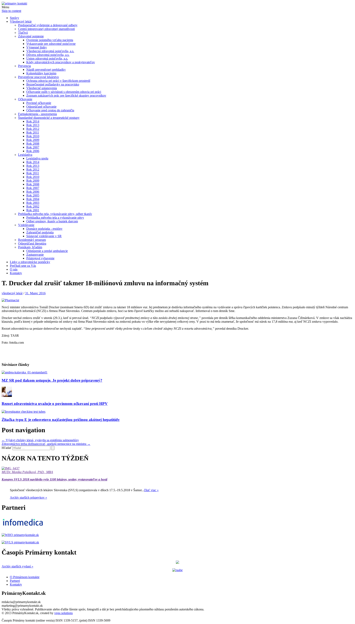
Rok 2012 (32, 129)
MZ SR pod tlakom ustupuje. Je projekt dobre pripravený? (52, 380)
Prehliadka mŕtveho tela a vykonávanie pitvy (55, 217)
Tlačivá (23, 32)
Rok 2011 (32, 132)
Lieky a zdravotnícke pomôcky (30, 262)
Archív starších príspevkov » (28, 497)
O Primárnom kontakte (24, 577)
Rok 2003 (32, 203)
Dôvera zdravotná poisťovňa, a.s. (47, 55)
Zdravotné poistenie (31, 36)
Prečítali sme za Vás (23, 265)
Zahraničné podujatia (40, 232)
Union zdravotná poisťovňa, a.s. (47, 58)
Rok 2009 (32, 140)
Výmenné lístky (36, 47)
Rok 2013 (32, 125)
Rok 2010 (32, 136)
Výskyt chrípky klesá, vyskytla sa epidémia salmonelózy (40, 440)
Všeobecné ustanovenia (41, 88)
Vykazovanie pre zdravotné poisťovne (51, 43)
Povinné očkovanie (38, 103)
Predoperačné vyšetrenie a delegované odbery (47, 25)
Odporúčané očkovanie (41, 106)
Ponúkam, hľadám (30, 247)
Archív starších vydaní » (17, 566)
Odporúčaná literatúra (32, 243)
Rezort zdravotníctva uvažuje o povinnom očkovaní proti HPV (55, 403)
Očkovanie (25, 99)
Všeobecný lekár (21, 21)
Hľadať (7, 448)
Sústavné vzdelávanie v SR (44, 236)
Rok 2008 (32, 143)
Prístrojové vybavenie (40, 258)
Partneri (15, 580)
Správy (14, 18)
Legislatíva (25, 154)
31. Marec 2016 (35, 293)
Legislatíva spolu (37, 158)
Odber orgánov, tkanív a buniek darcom (52, 221)
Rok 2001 (32, 210)
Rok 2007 (32, 147)
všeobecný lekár (12, 293)
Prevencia (24, 66)
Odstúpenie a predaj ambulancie (47, 251)
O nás (13, 269)
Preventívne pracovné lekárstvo (38, 77)
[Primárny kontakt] (14, 3)
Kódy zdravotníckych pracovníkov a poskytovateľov (60, 62)
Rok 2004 (32, 199)
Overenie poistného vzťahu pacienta (49, 40)
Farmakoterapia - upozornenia (37, 114)
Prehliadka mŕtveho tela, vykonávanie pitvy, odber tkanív (55, 214)
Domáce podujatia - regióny (44, 228)
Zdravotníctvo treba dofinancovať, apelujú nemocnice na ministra (46, 444)
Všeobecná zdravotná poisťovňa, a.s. (50, 51)
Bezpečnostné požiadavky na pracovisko (52, 84)
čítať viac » (151, 490)
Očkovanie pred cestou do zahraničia (50, 110)
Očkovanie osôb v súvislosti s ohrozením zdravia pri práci (63, 92)
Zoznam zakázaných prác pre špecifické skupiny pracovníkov (66, 95)
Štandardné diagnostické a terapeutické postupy (49, 117)
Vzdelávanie (26, 225)
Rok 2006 (32, 151)
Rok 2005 (32, 195)
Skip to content (11, 11)
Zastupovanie (35, 254)
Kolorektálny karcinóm (41, 73)
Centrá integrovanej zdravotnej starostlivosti (46, 29)
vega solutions (63, 613)
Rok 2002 (32, 206)
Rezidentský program (32, 240)
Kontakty (16, 273)
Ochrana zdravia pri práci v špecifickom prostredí (58, 80)
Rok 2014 (32, 121)
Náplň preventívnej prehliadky (46, 69)
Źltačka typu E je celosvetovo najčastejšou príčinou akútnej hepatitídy (61, 419)
